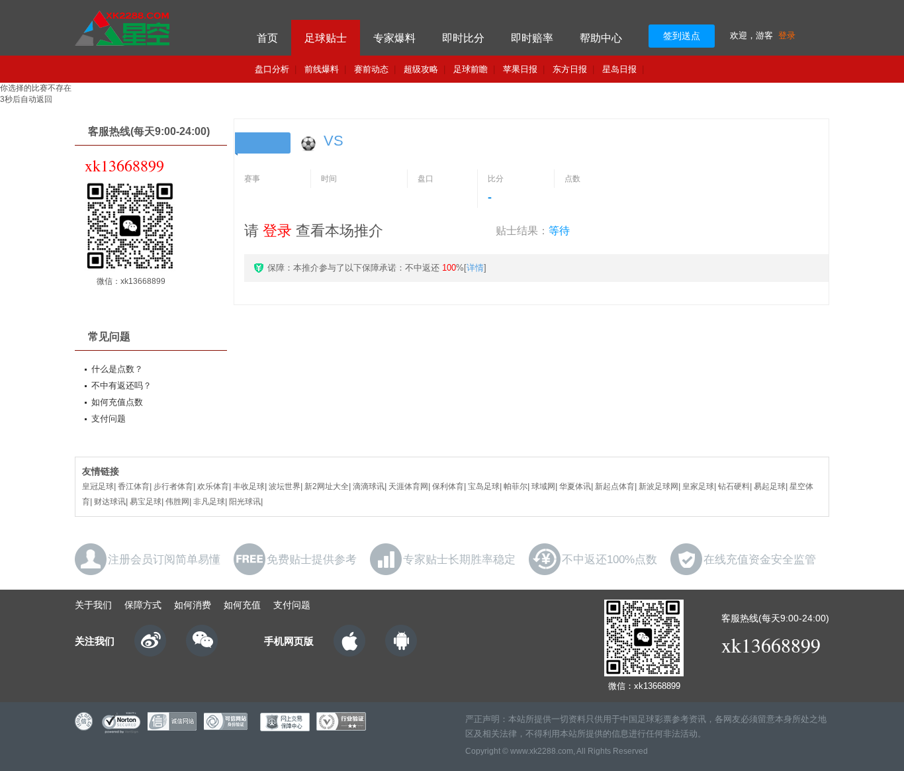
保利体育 (448, 486)
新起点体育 (615, 486)
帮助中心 (601, 38)
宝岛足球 (484, 486)
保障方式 (142, 605)
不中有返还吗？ (121, 385)
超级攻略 (421, 69)
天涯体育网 (408, 486)
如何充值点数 (117, 402)
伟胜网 (177, 501)
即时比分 (463, 38)
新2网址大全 (326, 486)
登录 (786, 35)
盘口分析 (272, 69)
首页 (267, 38)
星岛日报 (619, 69)
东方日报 (570, 69)
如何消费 (192, 605)
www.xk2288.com (541, 751)
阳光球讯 (245, 501)
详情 (475, 268)
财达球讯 (110, 501)
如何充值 (242, 605)
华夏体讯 (575, 486)
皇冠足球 (98, 486)
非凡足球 (209, 501)
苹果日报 (520, 69)
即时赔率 (532, 38)
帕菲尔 (515, 486)
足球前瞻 (470, 69)
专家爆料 (394, 38)
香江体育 (134, 486)
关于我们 (93, 605)
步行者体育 (173, 486)
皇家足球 (698, 486)
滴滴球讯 (368, 486)
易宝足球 (145, 501)
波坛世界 (284, 486)
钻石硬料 (734, 486)
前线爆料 (321, 69)
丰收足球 (249, 486)
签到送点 (681, 35)
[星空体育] (149, 28)
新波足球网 (658, 486)
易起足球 (770, 486)
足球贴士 (325, 38)
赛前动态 (371, 69)
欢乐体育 (213, 486)
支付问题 (108, 419)
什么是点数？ (117, 369)
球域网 (543, 486)
